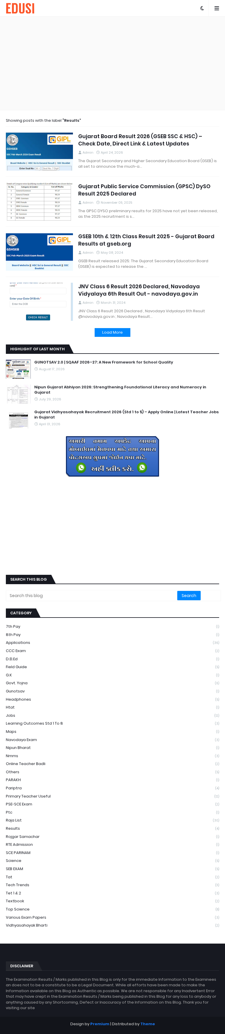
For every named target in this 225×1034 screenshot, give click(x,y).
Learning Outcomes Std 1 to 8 (112, 723)
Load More (112, 332)
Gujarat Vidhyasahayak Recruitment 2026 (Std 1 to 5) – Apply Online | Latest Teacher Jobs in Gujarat (126, 414)
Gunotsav (112, 691)
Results (112, 828)
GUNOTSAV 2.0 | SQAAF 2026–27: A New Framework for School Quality (103, 362)
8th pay (112, 634)
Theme (147, 1024)
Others (112, 772)
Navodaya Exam (112, 740)
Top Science (112, 909)
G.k (112, 675)
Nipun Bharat (112, 747)
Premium (99, 1024)
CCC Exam (112, 651)
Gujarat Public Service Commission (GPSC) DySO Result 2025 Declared (144, 190)
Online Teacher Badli (112, 764)
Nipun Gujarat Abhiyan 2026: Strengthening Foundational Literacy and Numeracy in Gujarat (120, 390)
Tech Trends (112, 885)
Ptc (112, 812)
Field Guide (112, 667)
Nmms (112, 756)
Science (112, 860)
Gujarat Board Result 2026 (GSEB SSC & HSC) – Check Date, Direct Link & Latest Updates (140, 140)
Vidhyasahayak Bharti (112, 925)
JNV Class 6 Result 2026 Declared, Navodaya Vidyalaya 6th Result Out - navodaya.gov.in (139, 290)
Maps (112, 731)
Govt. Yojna (112, 683)
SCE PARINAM (112, 852)
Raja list (112, 820)
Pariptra (112, 788)
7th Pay (112, 626)
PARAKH (112, 780)
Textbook (112, 901)
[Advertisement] (112, 63)
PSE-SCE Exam (112, 804)
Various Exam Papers (112, 917)
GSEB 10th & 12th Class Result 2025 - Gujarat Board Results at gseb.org (146, 240)
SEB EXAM (112, 869)
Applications (112, 642)
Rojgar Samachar (112, 836)
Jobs (112, 715)
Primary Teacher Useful (112, 796)
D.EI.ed (112, 659)
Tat (112, 877)
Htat (112, 707)
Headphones (112, 699)
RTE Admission (112, 844)
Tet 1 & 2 (112, 893)
